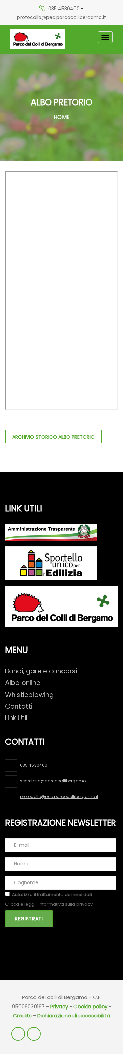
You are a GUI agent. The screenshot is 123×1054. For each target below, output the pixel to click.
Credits (22, 1015)
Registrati (29, 918)
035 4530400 (64, 8)
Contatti (18, 706)
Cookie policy (90, 1006)
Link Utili (17, 718)
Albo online (22, 682)
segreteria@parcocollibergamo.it (54, 781)
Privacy (59, 1006)
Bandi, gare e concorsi (41, 671)
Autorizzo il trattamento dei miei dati (52, 894)
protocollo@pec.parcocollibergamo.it (61, 17)
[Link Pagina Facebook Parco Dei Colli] (18, 1034)
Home (62, 117)
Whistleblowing (29, 694)
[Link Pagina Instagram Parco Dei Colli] (34, 1034)
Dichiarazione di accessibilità (73, 1015)
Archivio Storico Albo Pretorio (53, 437)
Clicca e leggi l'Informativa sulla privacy (49, 904)
